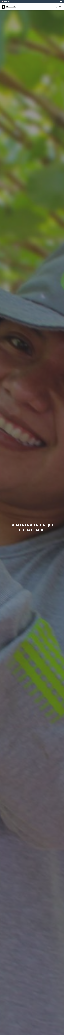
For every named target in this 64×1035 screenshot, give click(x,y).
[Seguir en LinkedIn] (57, 1)
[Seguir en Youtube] (61, 1)
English (6, 1)
